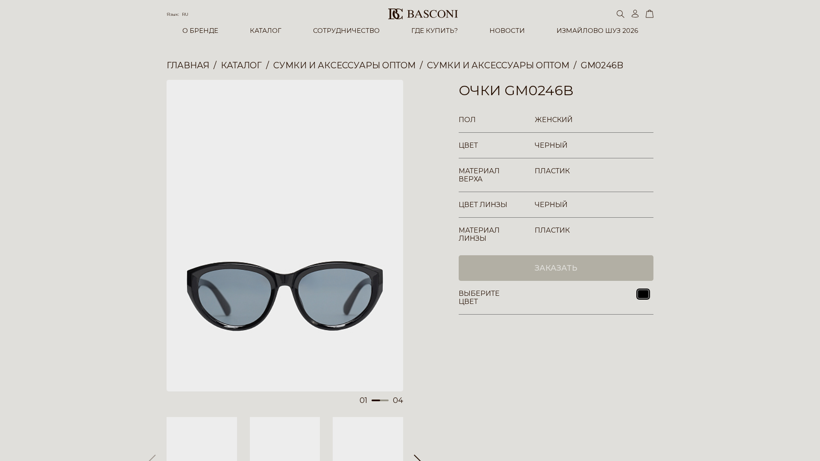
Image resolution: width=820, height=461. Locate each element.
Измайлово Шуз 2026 (597, 30)
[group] (285, 235)
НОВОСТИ (507, 30)
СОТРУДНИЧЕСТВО (346, 30)
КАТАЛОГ (265, 30)
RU (185, 14)
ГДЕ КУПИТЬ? (434, 30)
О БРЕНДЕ (200, 30)
